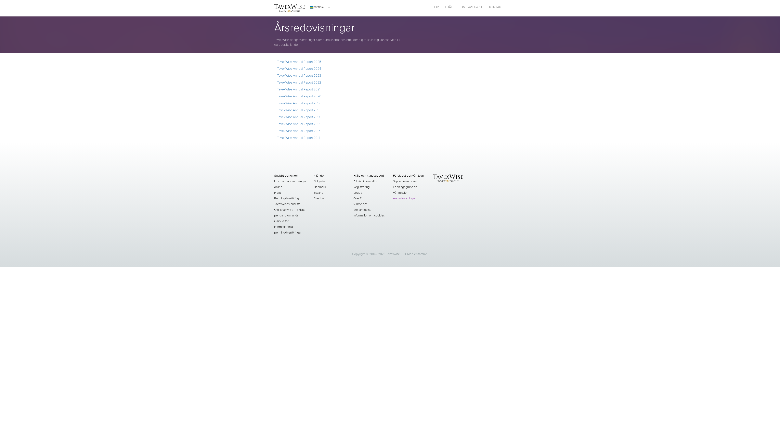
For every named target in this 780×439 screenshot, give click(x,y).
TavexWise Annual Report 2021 (298, 89)
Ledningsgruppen (405, 187)
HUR (435, 7)
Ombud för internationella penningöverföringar (288, 226)
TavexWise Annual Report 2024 (299, 69)
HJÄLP (449, 7)
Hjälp (277, 193)
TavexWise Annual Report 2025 (299, 62)
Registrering (361, 187)
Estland (318, 193)
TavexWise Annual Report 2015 (298, 131)
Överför (358, 198)
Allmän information (365, 181)
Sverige (319, 198)
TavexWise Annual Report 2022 (299, 82)
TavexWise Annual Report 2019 (298, 103)
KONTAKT (496, 7)
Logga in (359, 193)
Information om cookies (369, 215)
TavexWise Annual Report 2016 (298, 124)
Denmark (320, 187)
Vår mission (400, 193)
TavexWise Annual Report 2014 (298, 138)
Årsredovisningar (404, 198)
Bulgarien (320, 181)
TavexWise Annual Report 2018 (298, 110)
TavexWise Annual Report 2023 (299, 76)
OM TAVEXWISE (471, 7)
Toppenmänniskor (405, 181)
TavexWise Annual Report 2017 (298, 117)
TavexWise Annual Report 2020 (299, 96)
